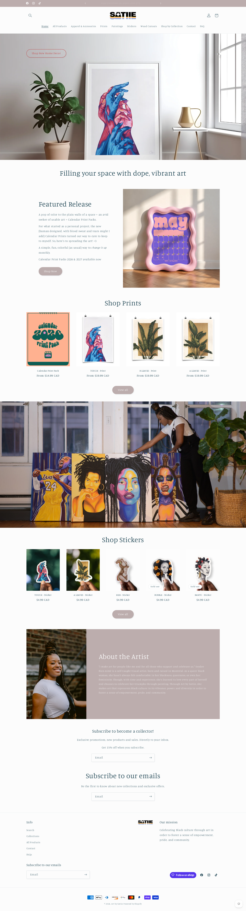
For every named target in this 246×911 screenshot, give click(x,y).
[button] (30, 15)
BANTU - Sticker (203, 595)
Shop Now (50, 271)
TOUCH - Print (98, 370)
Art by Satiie (117, 904)
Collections (32, 836)
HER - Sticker (123, 595)
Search (30, 830)
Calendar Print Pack (48, 370)
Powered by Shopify (133, 904)
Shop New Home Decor (46, 53)
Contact (30, 848)
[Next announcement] (160, 3)
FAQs (29, 854)
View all (123, 389)
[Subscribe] (150, 758)
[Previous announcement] (85, 3)
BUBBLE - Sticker (163, 595)
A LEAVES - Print (198, 370)
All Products (33, 842)
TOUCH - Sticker (42, 595)
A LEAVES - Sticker (83, 595)
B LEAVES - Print (148, 370)
